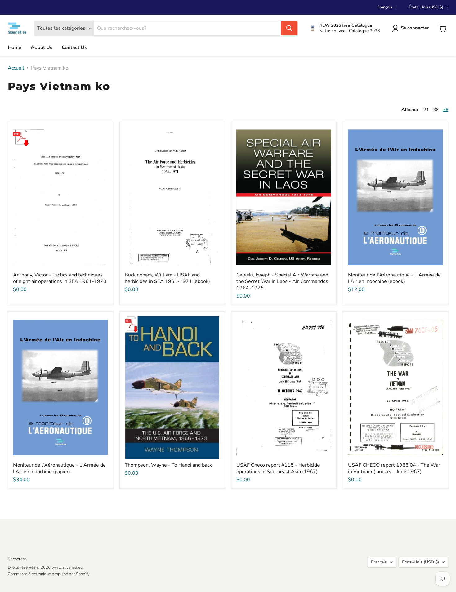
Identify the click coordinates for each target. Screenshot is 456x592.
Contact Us (74, 47)
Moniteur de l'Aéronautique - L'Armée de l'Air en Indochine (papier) (59, 468)
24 (425, 110)
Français (384, 7)
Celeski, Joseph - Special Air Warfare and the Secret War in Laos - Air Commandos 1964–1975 (282, 281)
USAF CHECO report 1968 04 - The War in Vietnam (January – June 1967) (394, 468)
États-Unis (426, 7)
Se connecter (415, 28)
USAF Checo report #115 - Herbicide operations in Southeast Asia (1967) (278, 468)
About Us (41, 47)
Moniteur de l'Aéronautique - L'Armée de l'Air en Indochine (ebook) (394, 278)
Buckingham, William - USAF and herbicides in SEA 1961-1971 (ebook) (167, 278)
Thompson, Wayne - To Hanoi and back (168, 465)
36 (435, 110)
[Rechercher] (289, 28)
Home (14, 47)
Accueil (16, 68)
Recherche (17, 559)
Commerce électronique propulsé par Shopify (49, 574)
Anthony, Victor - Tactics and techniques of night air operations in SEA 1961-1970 (59, 278)
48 (445, 110)
